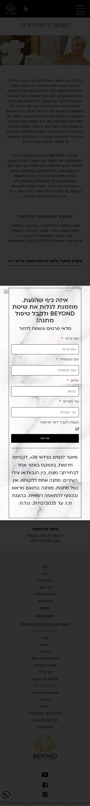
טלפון (74, 380)
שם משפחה (69, 359)
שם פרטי (71, 338)
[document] (45, 403)
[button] (6, 291)
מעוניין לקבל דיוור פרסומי (59, 422)
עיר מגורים (70, 401)
